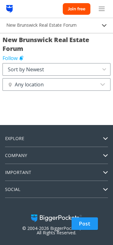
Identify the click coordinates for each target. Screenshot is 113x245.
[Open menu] (101, 9)
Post (84, 223)
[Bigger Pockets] (9, 9)
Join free (76, 9)
